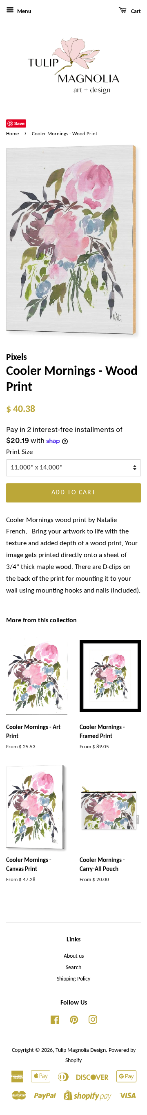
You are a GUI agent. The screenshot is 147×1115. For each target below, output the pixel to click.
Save (19, 123)
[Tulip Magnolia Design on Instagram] (92, 1022)
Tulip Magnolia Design (81, 1050)
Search (73, 968)
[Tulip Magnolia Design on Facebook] (55, 1022)
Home (12, 134)
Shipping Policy (73, 979)
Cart (135, 12)
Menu (23, 12)
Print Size (19, 452)
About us (74, 956)
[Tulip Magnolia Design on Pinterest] (73, 1022)
